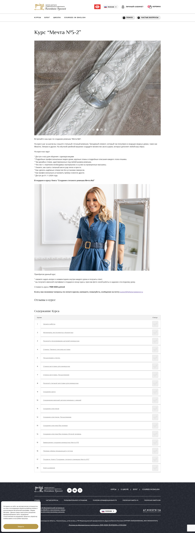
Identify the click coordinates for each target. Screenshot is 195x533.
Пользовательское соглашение (75, 500)
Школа (57, 17)
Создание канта (49, 392)
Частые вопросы (149, 17)
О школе (125, 489)
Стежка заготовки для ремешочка (56, 366)
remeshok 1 (89, 130)
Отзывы (37, 500)
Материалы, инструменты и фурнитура (58, 332)
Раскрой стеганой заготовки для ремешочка (60, 383)
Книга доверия (49, 468)
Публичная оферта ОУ (130, 500)
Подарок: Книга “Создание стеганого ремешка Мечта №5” (66, 459)
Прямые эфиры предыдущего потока (58, 451)
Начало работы (49, 324)
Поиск (129, 17)
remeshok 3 (97, 130)
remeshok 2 (93, 130)
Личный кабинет (134, 7)
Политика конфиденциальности (105, 500)
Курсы (37, 17)
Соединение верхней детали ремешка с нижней (62, 400)
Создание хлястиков (51, 409)
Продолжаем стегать (51, 358)
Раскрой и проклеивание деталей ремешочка (61, 341)
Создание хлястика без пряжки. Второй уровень (62, 434)
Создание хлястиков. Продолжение (57, 417)
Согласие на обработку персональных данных (49, 510)
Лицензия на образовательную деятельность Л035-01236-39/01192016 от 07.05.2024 (97, 525)
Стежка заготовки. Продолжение (56, 375)
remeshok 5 (105, 130)
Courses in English (75, 17)
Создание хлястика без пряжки (55, 425)
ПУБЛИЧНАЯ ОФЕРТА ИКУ (152, 500)
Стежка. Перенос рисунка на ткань (56, 349)
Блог (47, 17)
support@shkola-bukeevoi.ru (131, 292)
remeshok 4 (101, 129)
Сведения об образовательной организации (49, 508)
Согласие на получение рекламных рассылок (49, 512)
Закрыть (21, 526)
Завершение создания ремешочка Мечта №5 (61, 442)
